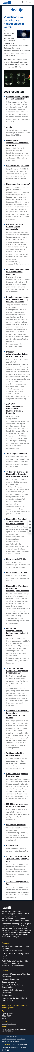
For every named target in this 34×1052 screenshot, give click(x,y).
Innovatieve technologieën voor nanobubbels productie (18, 271)
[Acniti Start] (7, 2)
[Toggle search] (26, 2)
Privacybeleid (21, 1039)
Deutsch (15, 1047)
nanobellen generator (16, 825)
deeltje (9, 127)
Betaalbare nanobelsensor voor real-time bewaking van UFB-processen (18, 299)
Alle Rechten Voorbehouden (10, 1041)
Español (4, 1047)
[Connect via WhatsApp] (5, 1050)
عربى (20, 1047)
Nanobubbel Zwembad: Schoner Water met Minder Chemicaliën (16, 521)
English (13, 1044)
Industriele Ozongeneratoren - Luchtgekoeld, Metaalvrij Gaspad (17, 631)
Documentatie (7, 995)
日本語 (18, 1044)
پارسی (24, 1047)
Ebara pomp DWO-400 (16, 559)
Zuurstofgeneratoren (9, 982)
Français (10, 1047)
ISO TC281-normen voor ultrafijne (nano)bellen (17, 805)
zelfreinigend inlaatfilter (17, 453)
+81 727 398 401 (8, 1031)
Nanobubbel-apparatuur (10, 979)
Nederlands (23, 1044)
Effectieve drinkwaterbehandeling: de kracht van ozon (17, 354)
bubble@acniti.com (9, 1024)
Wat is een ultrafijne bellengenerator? (15, 754)
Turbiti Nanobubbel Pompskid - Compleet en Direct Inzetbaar (17, 670)
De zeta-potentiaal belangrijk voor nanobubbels (14, 226)
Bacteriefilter (12, 845)
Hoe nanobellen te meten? (18, 184)
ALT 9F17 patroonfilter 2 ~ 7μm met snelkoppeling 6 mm (17, 858)
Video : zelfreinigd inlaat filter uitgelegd (17, 775)
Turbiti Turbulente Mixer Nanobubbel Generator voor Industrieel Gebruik (17, 474)
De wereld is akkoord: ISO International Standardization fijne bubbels (17, 714)
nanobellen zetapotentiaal (17, 166)
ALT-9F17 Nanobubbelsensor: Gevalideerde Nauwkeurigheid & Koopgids (15, 408)
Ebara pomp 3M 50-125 (16, 572)
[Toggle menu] (30, 2)
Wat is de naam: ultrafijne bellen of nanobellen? (17, 97)
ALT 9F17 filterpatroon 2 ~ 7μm (17, 883)
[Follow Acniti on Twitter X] (3, 1050)
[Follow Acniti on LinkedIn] (8, 1050)
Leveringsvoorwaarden (9, 1039)
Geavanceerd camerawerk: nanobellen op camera (17, 142)
